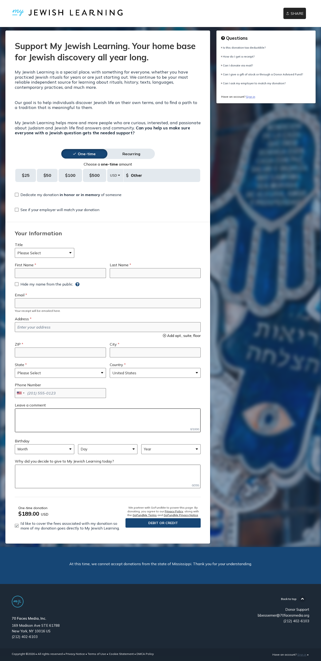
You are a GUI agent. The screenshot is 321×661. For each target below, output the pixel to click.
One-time (87, 153)
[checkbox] (68, 194)
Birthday (22, 441)
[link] (80, 13)
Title (19, 244)
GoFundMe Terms (145, 515)
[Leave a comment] (107, 420)
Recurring (131, 153)
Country (116, 364)
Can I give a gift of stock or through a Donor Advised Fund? (263, 74)
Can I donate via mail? (238, 65)
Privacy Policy (174, 511)
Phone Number (28, 385)
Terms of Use (97, 654)
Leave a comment (30, 405)
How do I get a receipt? (238, 56)
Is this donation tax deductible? (244, 47)
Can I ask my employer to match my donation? (254, 83)
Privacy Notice (75, 654)
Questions (236, 38)
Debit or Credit (163, 523)
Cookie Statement (121, 654)
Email (19, 295)
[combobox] (20, 393)
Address (22, 319)
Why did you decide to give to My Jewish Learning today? (64, 461)
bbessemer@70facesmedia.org (283, 615)
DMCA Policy (145, 654)
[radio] (87, 153)
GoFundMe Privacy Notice (181, 515)
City (113, 344)
